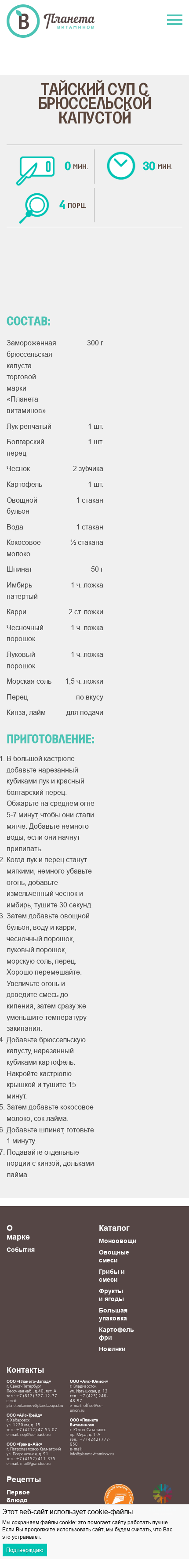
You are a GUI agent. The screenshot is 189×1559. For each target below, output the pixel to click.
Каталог (114, 1228)
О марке (18, 1232)
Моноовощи (118, 1240)
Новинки (112, 1348)
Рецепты (24, 1479)
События (21, 1249)
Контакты (25, 1369)
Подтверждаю (25, 1549)
